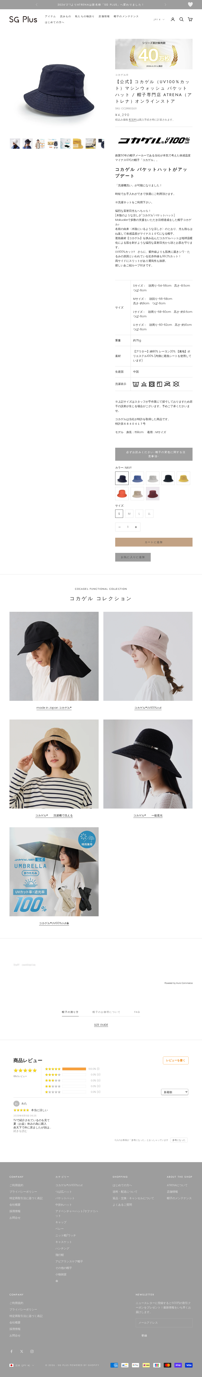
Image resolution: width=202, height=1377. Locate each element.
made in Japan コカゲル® (54, 708)
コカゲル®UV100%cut (148, 708)
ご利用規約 (16, 1185)
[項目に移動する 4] (52, 143)
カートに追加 (154, 542)
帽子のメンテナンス (126, 16)
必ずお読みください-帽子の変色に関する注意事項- (154, 454)
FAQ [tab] (137, 1012)
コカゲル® (122, 75)
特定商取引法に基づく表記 (26, 1198)
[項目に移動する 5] (65, 143)
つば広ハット (63, 1192)
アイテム (50, 16)
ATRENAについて (177, 1185)
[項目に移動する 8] (103, 143)
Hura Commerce (184, 983)
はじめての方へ (55, 22)
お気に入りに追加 (133, 557)
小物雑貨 (60, 1274)
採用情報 (15, 1211)
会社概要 (15, 1205)
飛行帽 (59, 1255)
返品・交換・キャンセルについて (133, 1198)
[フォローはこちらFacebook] (11, 1351)
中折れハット (63, 1205)
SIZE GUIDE (101, 1025)
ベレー (59, 1229)
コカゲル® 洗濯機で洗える (54, 815)
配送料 (133, 120)
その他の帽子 (63, 1268)
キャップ (60, 1222)
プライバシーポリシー (23, 1192)
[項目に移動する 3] (40, 143)
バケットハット (65, 1198)
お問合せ (15, 1218)
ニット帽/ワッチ (65, 1235)
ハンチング (62, 1248)
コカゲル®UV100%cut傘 (54, 923)
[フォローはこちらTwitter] (22, 1351)
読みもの (65, 16)
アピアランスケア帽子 (69, 1261)
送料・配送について (125, 1192)
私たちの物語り (85, 16)
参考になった (178, 1140)
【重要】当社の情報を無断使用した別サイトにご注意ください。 (101, 4)
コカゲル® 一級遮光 (148, 815)
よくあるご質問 (122, 1205)
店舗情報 (104, 16)
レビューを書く (175, 1060)
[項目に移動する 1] (15, 143)
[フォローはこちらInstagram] (32, 1351)
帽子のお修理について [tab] (107, 1012)
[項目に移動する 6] (78, 143)
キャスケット (63, 1242)
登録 (144, 1335)
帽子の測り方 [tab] (70, 1012)
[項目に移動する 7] (90, 143)
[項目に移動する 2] (27, 143)
